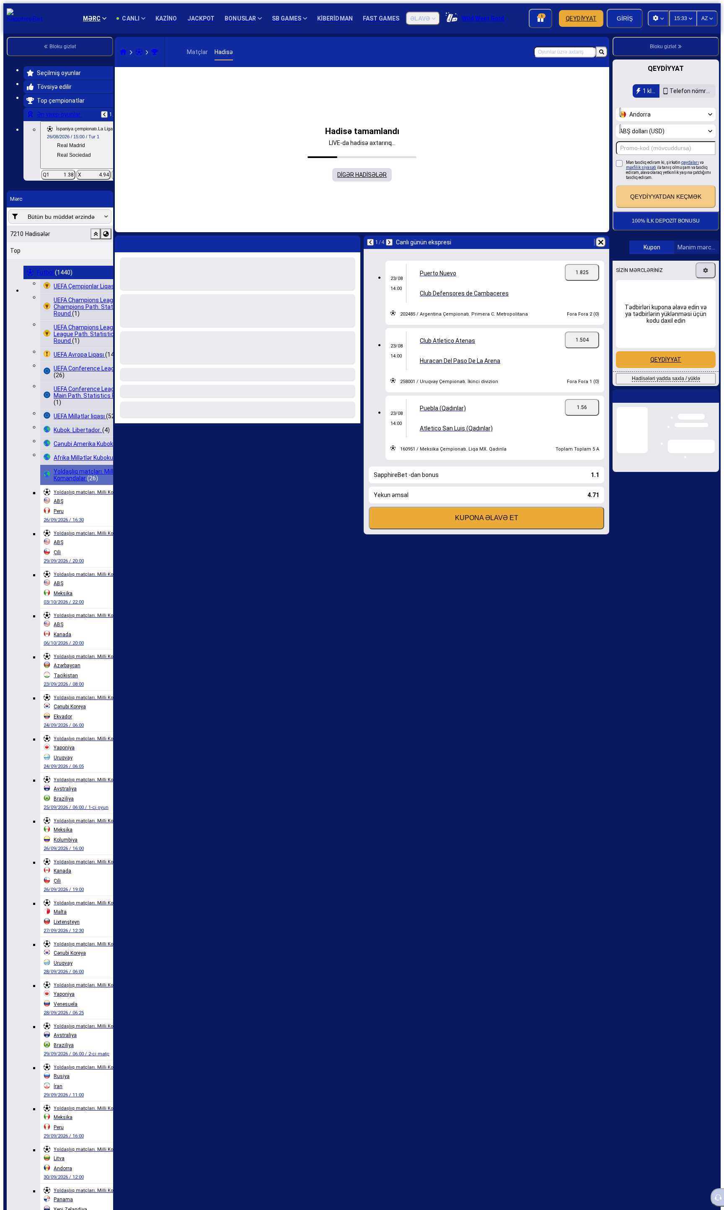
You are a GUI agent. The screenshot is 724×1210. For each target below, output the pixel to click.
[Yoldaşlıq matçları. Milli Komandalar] (155, 52)
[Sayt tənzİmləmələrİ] (658, 18)
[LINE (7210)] (123, 52)
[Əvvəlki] (104, 114)
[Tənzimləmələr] (706, 270)
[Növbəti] (389, 242)
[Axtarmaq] (602, 52)
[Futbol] (139, 52)
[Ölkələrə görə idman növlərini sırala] (106, 233)
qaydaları (690, 162)
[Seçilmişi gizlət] (95, 233)
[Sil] (601, 242)
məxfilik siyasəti (641, 167)
